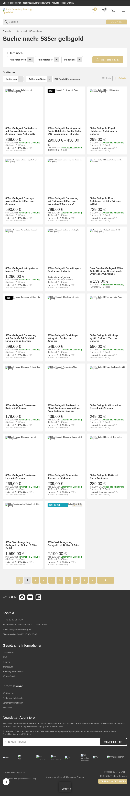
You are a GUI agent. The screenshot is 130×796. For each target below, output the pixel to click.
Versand (69, 280)
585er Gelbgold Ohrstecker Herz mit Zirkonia (20, 476)
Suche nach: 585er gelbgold (29, 31)
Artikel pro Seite (37, 79)
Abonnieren (113, 741)
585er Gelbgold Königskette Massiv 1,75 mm (21, 269)
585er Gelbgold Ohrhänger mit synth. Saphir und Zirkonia (63, 338)
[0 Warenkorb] (113, 11)
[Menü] (123, 11)
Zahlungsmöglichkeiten (13, 698)
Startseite (7, 31)
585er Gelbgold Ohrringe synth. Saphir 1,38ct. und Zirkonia (19, 201)
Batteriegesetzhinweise (13, 671)
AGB (5, 657)
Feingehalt (69, 59)
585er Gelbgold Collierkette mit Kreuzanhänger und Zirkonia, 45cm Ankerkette (21, 131)
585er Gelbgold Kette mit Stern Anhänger (104, 476)
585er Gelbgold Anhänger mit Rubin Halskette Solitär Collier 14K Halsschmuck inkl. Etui (65, 131)
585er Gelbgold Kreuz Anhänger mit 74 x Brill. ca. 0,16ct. (105, 201)
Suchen (116, 21)
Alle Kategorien (18, 59)
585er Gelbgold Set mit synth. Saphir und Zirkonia (65, 269)
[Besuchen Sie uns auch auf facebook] (22, 597)
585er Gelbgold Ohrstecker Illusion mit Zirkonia (63, 476)
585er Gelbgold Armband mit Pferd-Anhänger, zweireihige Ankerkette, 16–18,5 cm (64, 408)
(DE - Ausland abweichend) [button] (19, 149)
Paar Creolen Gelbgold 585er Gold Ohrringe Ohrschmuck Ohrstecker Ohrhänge (106, 271)
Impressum (8, 667)
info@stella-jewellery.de (20, 629)
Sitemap (6, 662)
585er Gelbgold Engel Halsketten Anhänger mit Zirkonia (104, 131)
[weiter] (105, 580)
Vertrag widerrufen (112, 781)
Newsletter (8, 707)
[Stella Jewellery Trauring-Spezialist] (18, 10)
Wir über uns (8, 693)
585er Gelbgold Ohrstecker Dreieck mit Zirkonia (105, 407)
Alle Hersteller (45, 59)
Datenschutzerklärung (50, 731)
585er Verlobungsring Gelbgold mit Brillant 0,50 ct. (64, 544)
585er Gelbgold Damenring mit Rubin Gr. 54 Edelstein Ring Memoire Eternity (20, 338)
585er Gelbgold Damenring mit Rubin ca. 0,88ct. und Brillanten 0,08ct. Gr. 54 (63, 201)
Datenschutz (8, 652)
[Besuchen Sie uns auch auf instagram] (38, 597)
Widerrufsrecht (9, 676)
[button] (107, 78)
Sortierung (11, 79)
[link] (65, 57)
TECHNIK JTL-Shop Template (113, 776)
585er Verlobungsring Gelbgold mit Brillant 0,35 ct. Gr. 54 (21, 545)
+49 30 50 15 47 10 (14, 620)
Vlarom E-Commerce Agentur (70, 777)
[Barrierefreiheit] (6, 781)
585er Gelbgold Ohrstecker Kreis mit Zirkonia (20, 407)
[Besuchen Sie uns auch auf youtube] (30, 597)
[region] (65, 31)
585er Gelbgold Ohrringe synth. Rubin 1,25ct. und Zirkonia (104, 338)
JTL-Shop (120, 772)
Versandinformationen (13, 703)
